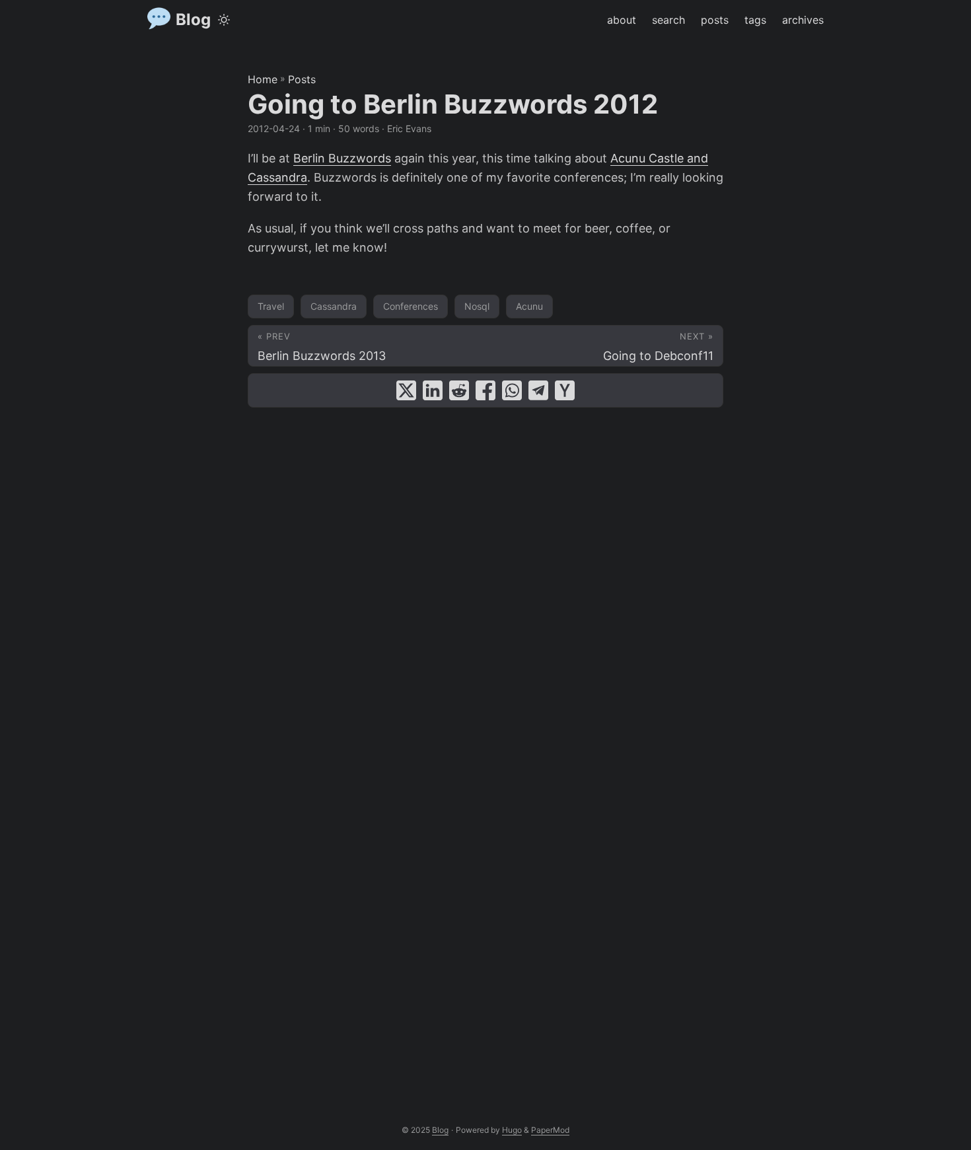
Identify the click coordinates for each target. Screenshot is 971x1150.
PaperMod (550, 1130)
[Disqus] (485, 579)
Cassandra (333, 306)
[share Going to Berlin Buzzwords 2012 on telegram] (538, 390)
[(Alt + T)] (224, 20)
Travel (271, 306)
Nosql (476, 306)
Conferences (410, 306)
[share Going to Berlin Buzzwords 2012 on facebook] (485, 390)
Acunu (529, 306)
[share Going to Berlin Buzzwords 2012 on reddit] (459, 390)
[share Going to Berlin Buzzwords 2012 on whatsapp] (512, 390)
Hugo (512, 1130)
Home (262, 79)
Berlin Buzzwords (342, 158)
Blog (193, 19)
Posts (302, 79)
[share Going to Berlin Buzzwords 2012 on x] (406, 390)
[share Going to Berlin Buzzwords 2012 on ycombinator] (565, 390)
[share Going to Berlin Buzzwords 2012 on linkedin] (433, 390)
